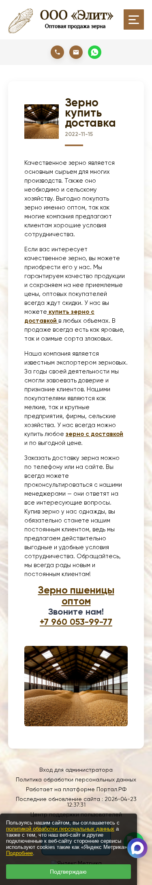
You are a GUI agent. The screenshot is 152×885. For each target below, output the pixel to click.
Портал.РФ (111, 789)
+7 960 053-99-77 (76, 621)
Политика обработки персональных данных (76, 779)
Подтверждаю (68, 871)
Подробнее (19, 853)
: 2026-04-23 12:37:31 (102, 802)
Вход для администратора (76, 769)
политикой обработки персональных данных (60, 829)
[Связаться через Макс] (137, 848)
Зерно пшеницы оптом (76, 595)
